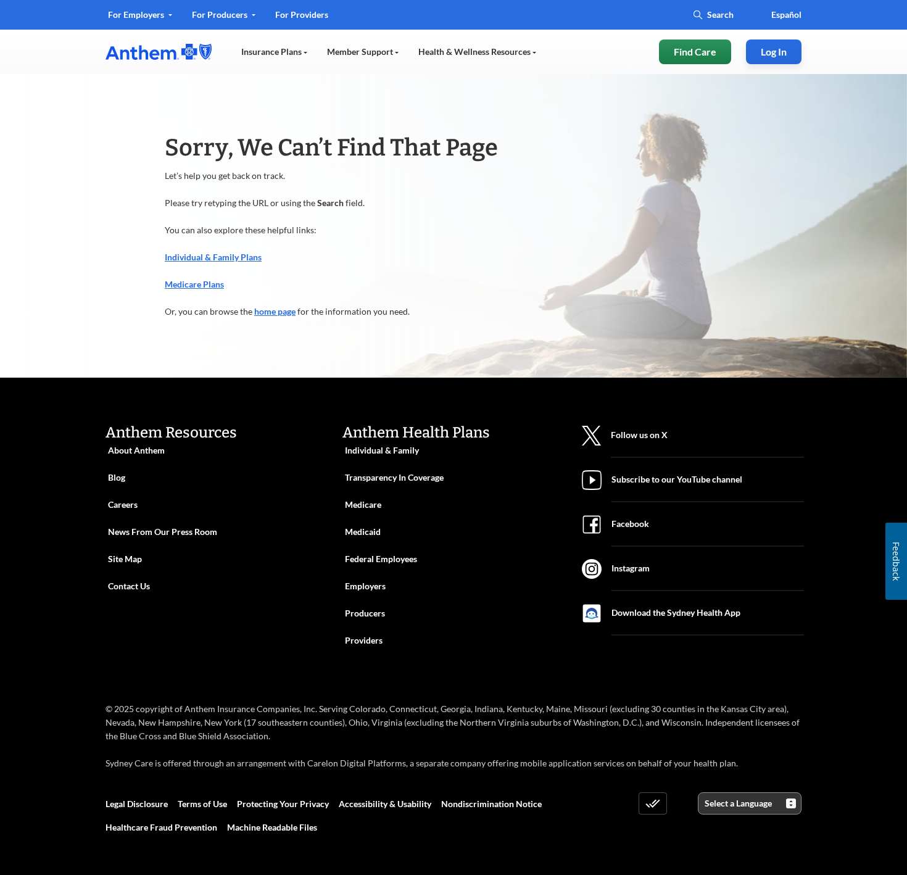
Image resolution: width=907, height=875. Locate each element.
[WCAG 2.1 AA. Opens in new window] (653, 803)
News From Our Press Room (162, 531)
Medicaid (363, 531)
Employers (365, 586)
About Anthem (136, 450)
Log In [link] (774, 51)
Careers (123, 504)
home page (275, 311)
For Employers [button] (137, 14)
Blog (116, 477)
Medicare (363, 504)
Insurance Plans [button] (272, 51)
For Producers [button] (220, 14)
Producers (365, 613)
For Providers (301, 19)
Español (786, 14)
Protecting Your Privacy (283, 803)
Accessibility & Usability (385, 803)
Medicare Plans (194, 284)
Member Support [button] (361, 51)
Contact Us (129, 586)
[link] (159, 51)
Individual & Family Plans (213, 257)
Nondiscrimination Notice (491, 803)
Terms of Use (202, 803)
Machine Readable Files (272, 827)
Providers (364, 640)
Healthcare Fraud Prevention (161, 827)
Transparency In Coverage (394, 477)
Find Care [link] (695, 51)
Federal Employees (381, 559)
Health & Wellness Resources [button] (475, 51)
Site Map (125, 559)
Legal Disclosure (137, 803)
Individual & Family (382, 450)
